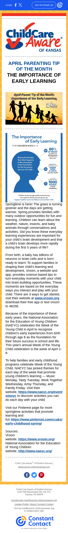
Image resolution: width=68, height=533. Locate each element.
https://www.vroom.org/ (36, 439)
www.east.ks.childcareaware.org (34, 467)
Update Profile (22, 504)
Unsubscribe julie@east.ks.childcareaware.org (34, 500)
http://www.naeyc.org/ (35, 451)
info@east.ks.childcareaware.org (38, 508)
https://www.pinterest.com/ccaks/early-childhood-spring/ (33, 421)
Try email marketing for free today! (34, 528)
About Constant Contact (41, 504)
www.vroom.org (47, 298)
